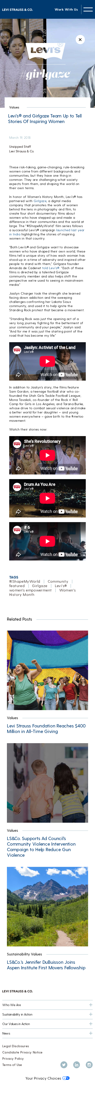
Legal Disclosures (15, 1046)
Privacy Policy (13, 1058)
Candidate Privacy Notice (22, 1052)
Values (14, 107)
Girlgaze (40, 201)
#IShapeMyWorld (24, 581)
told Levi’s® (50, 268)
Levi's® (61, 585)
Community (58, 581)
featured (17, 585)
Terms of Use (12, 1065)
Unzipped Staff (20, 146)
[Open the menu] (88, 9)
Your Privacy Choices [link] (43, 1078)
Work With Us (66, 9)
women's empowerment (30, 590)
